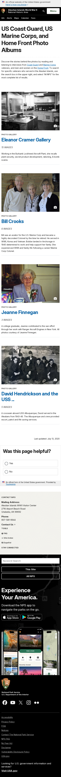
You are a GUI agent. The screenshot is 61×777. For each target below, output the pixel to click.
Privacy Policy (8, 722)
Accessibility (7, 717)
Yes (11, 463)
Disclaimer (6, 747)
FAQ (5, 533)
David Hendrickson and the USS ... (29, 396)
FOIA (3, 726)
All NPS (30, 576)
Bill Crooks (12, 221)
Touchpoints (10, 484)
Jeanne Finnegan (19, 312)
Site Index (8, 538)
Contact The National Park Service (17, 734)
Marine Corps (49, 65)
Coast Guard (33, 65)
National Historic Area (22, 11)
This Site (30, 569)
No (10, 471)
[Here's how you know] (30, 3)
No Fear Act (6, 743)
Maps (16, 18)
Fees (33, 18)
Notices (5, 730)
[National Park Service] (3, 11)
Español (7, 542)
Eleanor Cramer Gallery (26, 140)
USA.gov (5, 756)
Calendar (25, 18)
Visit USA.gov (9, 770)
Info (3, 18)
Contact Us (7, 524)
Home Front (42, 68)
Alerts (9, 18)
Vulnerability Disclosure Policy (15, 752)
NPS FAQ (5, 739)
